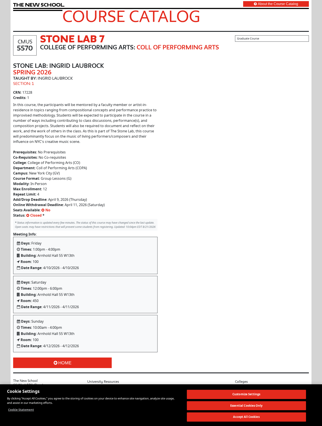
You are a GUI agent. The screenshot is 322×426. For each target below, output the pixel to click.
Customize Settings (246, 394)
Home (64, 362)
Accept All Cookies (246, 417)
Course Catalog (131, 16)
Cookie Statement (21, 410)
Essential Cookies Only (246, 406)
